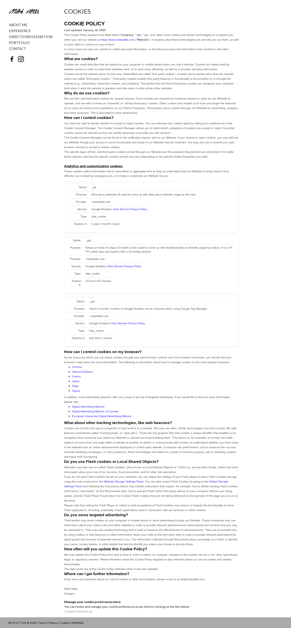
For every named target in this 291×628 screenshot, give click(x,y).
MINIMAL (78, 622)
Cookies (65, 622)
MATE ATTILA (17, 622)
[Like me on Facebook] (12, 59)
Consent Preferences (78, 611)
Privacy (52, 622)
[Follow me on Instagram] (21, 59)
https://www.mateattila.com (117, 39)
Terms (42, 622)
